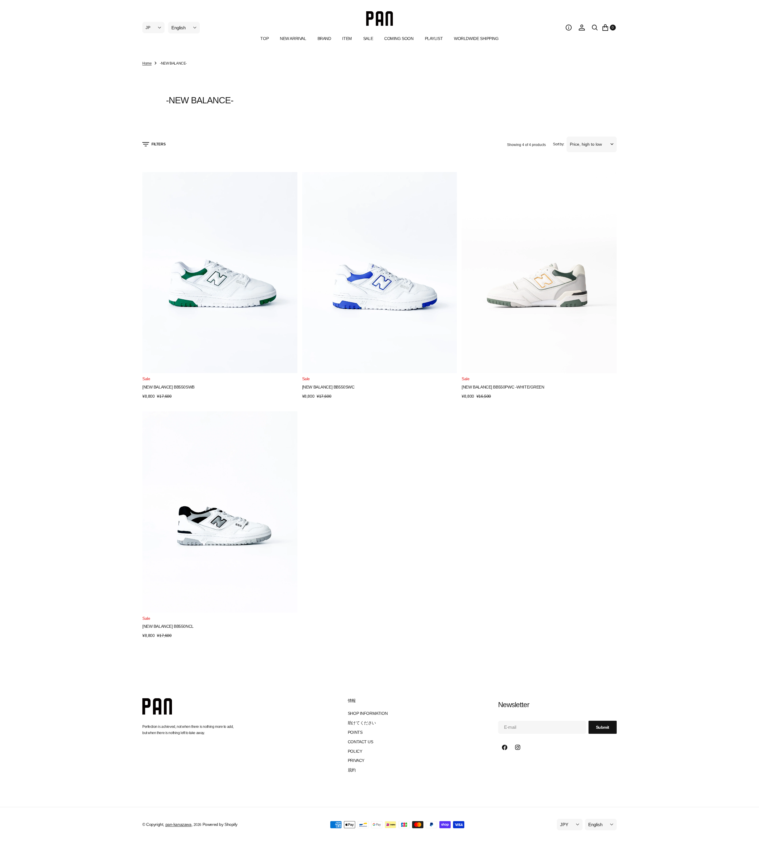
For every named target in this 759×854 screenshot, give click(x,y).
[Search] (594, 27)
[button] (568, 27)
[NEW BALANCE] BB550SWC (328, 387)
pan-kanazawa (178, 824)
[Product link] (219, 272)
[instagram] (517, 747)
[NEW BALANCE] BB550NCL (168, 626)
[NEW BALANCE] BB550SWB (168, 387)
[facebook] (504, 747)
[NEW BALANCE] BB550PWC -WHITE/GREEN (503, 387)
